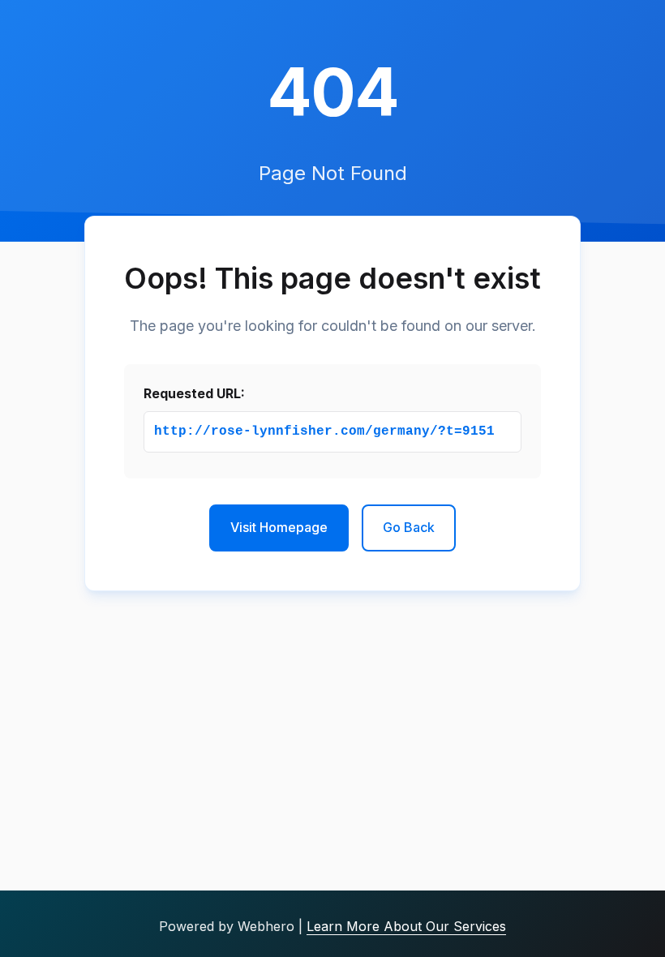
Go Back (409, 527)
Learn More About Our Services (406, 926)
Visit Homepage (279, 527)
